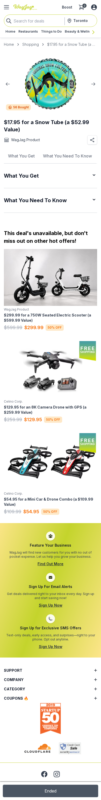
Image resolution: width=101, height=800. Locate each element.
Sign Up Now (50, 605)
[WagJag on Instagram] (57, 774)
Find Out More (50, 564)
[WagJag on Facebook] (44, 774)
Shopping (30, 44)
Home (9, 44)
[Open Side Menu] (6, 7)
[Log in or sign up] (94, 7)
